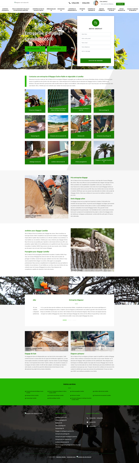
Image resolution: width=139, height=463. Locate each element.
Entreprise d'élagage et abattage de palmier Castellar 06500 (82, 399)
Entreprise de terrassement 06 (72, 9)
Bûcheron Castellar (76, 395)
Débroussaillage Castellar (54, 398)
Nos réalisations (34, 49)
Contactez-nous (71, 457)
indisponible (75, 3)
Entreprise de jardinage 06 (91, 9)
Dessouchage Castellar (31, 398)
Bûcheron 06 (82, 9)
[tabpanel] (69, 308)
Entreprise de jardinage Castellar (56, 395)
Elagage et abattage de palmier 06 (132, 9)
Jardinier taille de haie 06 (111, 9)
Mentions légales (61, 457)
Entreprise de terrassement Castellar (102, 395)
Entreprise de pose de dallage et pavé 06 (38, 9)
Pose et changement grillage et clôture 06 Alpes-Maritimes (20, 9)
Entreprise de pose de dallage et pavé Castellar (34, 392)
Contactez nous (55, 49)
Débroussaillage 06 (51, 9)
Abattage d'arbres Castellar (32, 395)
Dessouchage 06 (61, 9)
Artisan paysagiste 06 (121, 9)
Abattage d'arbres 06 (102, 9)
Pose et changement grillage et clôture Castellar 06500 (57, 392)
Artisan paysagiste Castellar (78, 391)
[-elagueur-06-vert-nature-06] (21, 3)
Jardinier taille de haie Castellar (101, 391)
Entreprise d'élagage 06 (5, 9)
